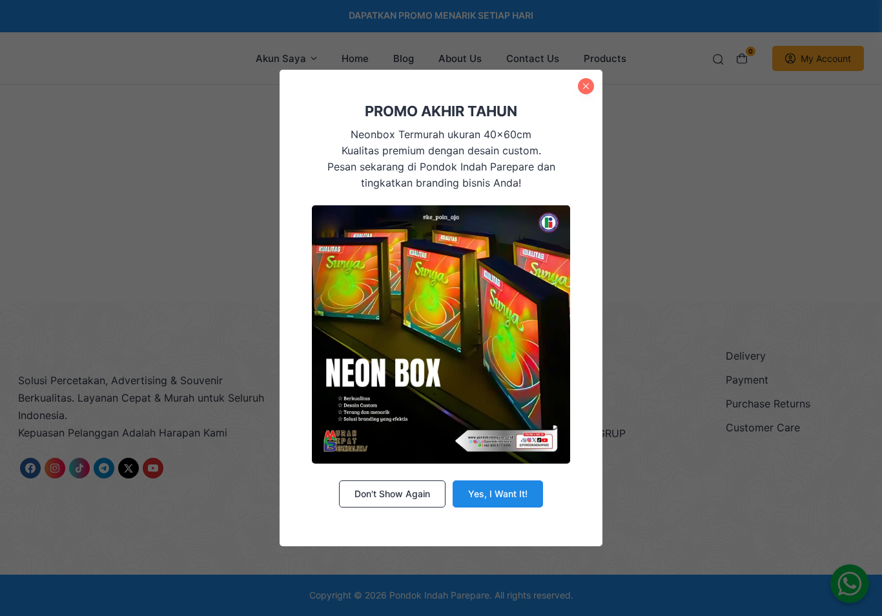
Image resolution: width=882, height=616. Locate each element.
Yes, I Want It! (498, 493)
